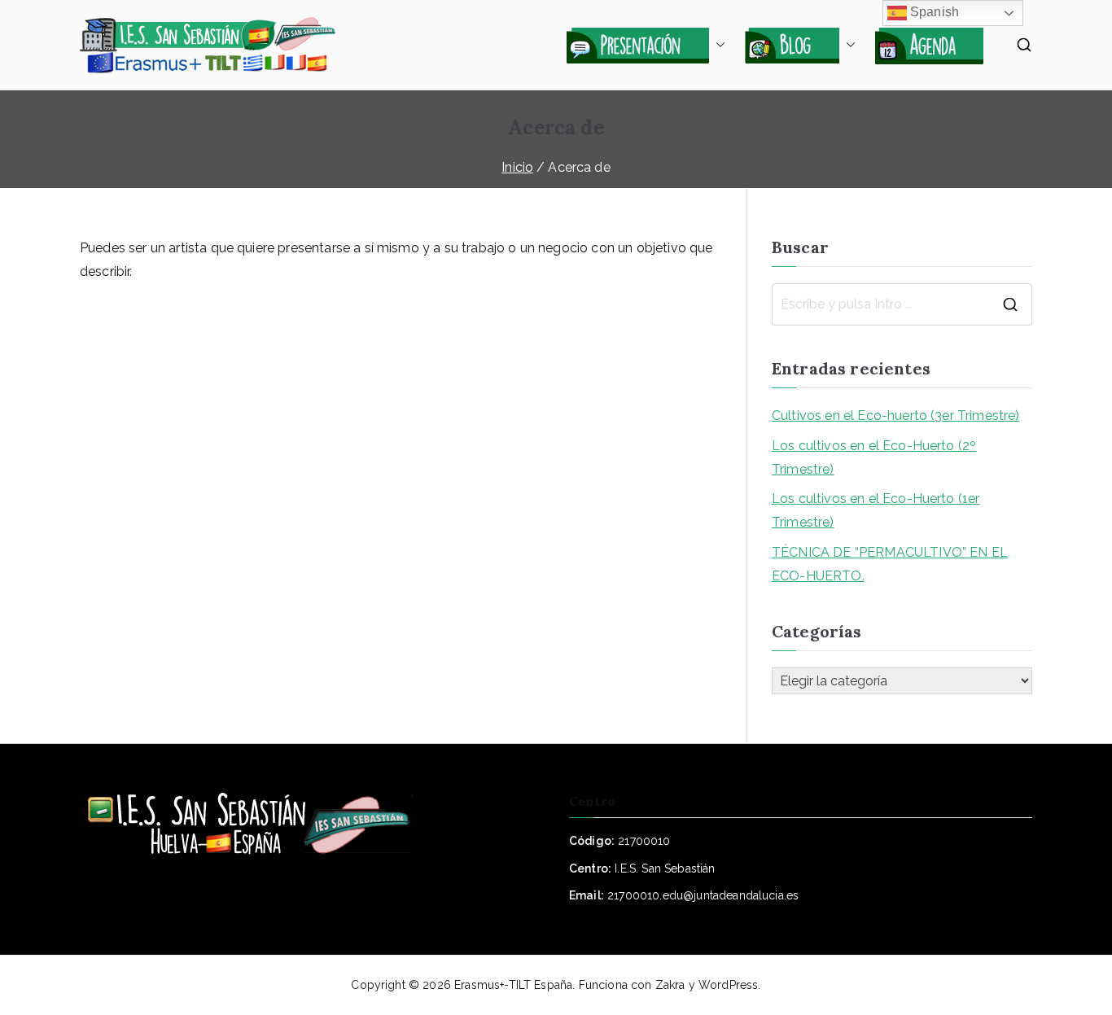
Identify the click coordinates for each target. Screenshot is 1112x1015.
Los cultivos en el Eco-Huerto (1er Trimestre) (875, 510)
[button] (717, 44)
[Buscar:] (902, 304)
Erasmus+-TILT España (513, 984)
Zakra (670, 984)
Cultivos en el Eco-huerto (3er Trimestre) (896, 415)
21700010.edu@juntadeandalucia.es (703, 895)
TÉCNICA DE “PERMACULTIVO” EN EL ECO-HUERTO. (890, 564)
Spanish (933, 12)
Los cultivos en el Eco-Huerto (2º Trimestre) (874, 457)
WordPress (728, 984)
